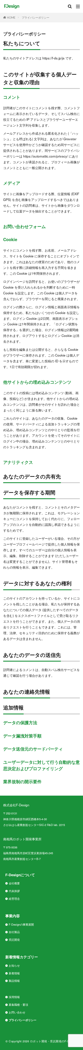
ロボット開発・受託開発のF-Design (53, 1041)
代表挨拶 (14, 891)
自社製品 (14, 932)
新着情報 (14, 973)
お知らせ (14, 965)
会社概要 (14, 883)
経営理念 (14, 899)
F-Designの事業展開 (21, 924)
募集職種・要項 (18, 1005)
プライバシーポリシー (35, 17)
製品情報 (14, 981)
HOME (11, 17)
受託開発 (14, 940)
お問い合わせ (17, 1012)
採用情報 (14, 997)
